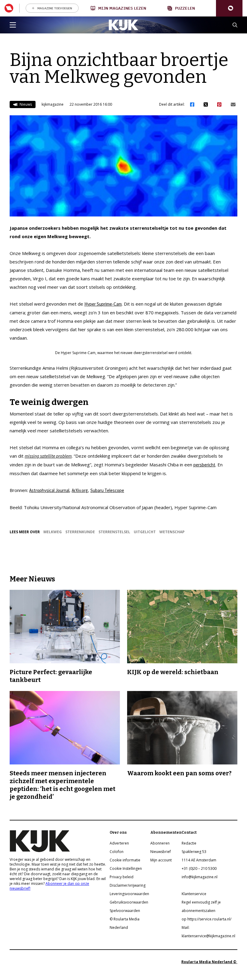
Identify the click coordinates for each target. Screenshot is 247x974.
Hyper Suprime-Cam (103, 304)
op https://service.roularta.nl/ (206, 919)
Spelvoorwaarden (125, 910)
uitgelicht (145, 531)
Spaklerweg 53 (194, 851)
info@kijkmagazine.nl (199, 876)
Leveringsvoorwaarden (129, 893)
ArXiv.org (80, 490)
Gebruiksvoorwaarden (129, 902)
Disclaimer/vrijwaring (127, 885)
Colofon (117, 851)
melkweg (52, 531)
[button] (229, 8)
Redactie (189, 843)
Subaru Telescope (107, 490)
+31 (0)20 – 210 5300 (199, 868)
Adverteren (119, 843)
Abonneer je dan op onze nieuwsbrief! (49, 886)
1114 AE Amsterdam (199, 860)
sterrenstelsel (114, 531)
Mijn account (161, 860)
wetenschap (172, 531)
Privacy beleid (121, 876)
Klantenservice (194, 893)
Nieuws (25, 104)
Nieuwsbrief (160, 851)
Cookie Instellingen (126, 868)
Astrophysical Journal (49, 490)
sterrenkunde (80, 531)
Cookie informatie (125, 860)
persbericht (204, 465)
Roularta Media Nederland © (209, 961)
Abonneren (160, 843)
